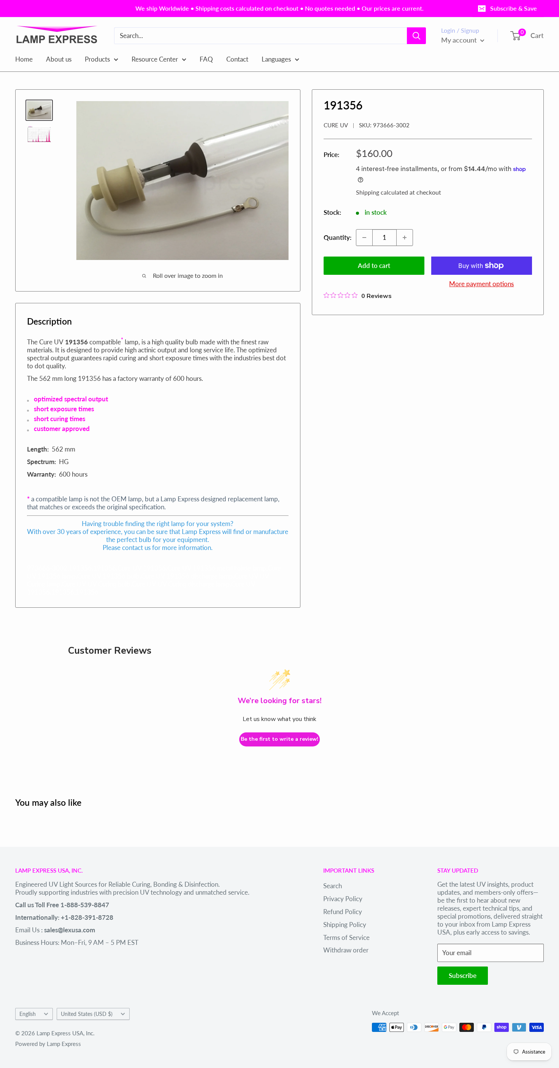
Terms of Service (346, 937)
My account (459, 40)
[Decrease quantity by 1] (364, 238)
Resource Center (155, 59)
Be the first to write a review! (279, 739)
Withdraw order (345, 950)
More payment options (481, 284)
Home (24, 59)
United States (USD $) (87, 1014)
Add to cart (374, 265)
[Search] (416, 35)
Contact (237, 59)
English (27, 1014)
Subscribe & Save (513, 8)
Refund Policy (342, 912)
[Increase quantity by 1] (405, 238)
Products (97, 59)
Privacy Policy (342, 899)
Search (332, 886)
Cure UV (336, 125)
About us (58, 59)
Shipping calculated (382, 192)
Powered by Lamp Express (48, 1043)
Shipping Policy (344, 925)
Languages (276, 59)
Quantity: (337, 237)
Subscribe (462, 975)
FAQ (206, 59)
